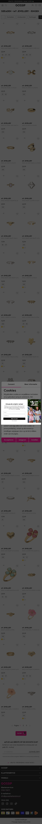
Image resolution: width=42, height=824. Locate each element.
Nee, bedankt (14, 420)
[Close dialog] (40, 400)
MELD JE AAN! (14, 419)
